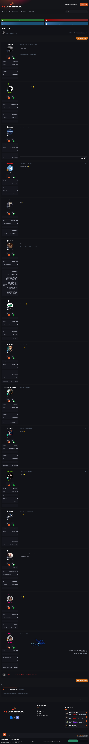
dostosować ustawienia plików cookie (50, 741)
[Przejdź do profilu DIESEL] (67, 726)
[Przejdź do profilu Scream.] (67, 713)
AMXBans (41, 711)
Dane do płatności (43, 715)
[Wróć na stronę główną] (4, 734)
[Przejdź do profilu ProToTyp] (67, 722)
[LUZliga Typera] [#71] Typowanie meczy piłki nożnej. (66, 23)
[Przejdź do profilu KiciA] (10, 599)
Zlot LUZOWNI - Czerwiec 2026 (74, 712)
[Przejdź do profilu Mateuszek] (10, 168)
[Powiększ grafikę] (36, 641)
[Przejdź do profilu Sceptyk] (10, 516)
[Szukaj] (86, 11)
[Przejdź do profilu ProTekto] (10, 204)
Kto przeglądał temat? (82, 38)
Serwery (24, 11)
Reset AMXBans (72, 725)
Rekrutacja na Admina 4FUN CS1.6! (66, 20)
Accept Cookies (73, 740)
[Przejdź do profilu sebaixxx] (10, 132)
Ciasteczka (17, 735)
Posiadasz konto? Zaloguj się (71, 4)
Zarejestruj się (84, 4)
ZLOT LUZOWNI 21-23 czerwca (74, 721)
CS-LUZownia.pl (83, 653)
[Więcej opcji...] (85, 44)
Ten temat (81, 11)
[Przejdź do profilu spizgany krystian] (10, 392)
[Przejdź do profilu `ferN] (10, 306)
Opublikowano (26, 44)
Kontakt (12, 735)
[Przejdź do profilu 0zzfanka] (10, 476)
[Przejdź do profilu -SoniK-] (10, 349)
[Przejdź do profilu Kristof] (3, 32)
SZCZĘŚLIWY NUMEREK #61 (23, 20)
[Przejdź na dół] (4, 737)
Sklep (40, 713)
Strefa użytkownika (14, 11)
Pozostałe (15, 33)
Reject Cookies (83, 740)
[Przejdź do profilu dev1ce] (10, 433)
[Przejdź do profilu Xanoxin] (10, 555)
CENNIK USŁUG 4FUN (22, 23)
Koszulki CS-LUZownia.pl (74, 716)
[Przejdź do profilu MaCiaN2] (10, 245)
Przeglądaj (32, 11)
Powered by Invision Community (82, 736)
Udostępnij (72, 32)
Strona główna (42, 710)
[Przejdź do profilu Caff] (10, 89)
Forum (4, 11)
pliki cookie (17, 741)
